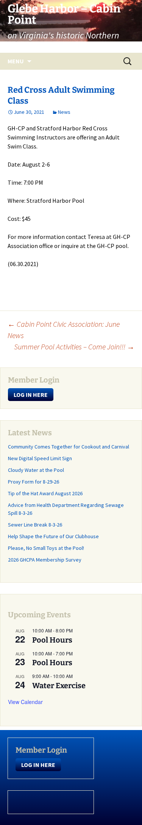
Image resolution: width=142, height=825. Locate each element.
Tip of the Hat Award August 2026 (45, 493)
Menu (16, 61)
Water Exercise (59, 685)
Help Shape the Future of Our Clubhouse (53, 536)
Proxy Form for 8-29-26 (33, 481)
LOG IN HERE (31, 394)
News (64, 112)
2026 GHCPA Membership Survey (44, 559)
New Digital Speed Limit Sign (40, 458)
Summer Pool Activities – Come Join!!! (74, 346)
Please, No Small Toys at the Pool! (46, 548)
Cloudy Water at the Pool (36, 470)
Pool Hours (52, 639)
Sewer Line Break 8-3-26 (35, 524)
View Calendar (25, 702)
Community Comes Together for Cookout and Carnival (68, 446)
